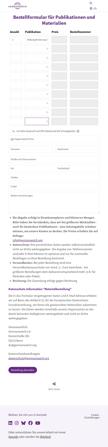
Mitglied (45, 437)
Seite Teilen (54, 389)
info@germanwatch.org (28, 240)
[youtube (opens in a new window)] (37, 423)
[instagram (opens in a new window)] (17, 423)
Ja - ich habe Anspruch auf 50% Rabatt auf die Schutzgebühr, (45, 131)
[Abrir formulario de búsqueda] (91, 3)
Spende (13, 437)
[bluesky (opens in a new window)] (23, 423)
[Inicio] (17, 5)
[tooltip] (78, 131)
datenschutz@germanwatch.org (28, 358)
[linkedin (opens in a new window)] (10, 423)
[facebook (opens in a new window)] (30, 423)
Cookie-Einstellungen (92, 416)
